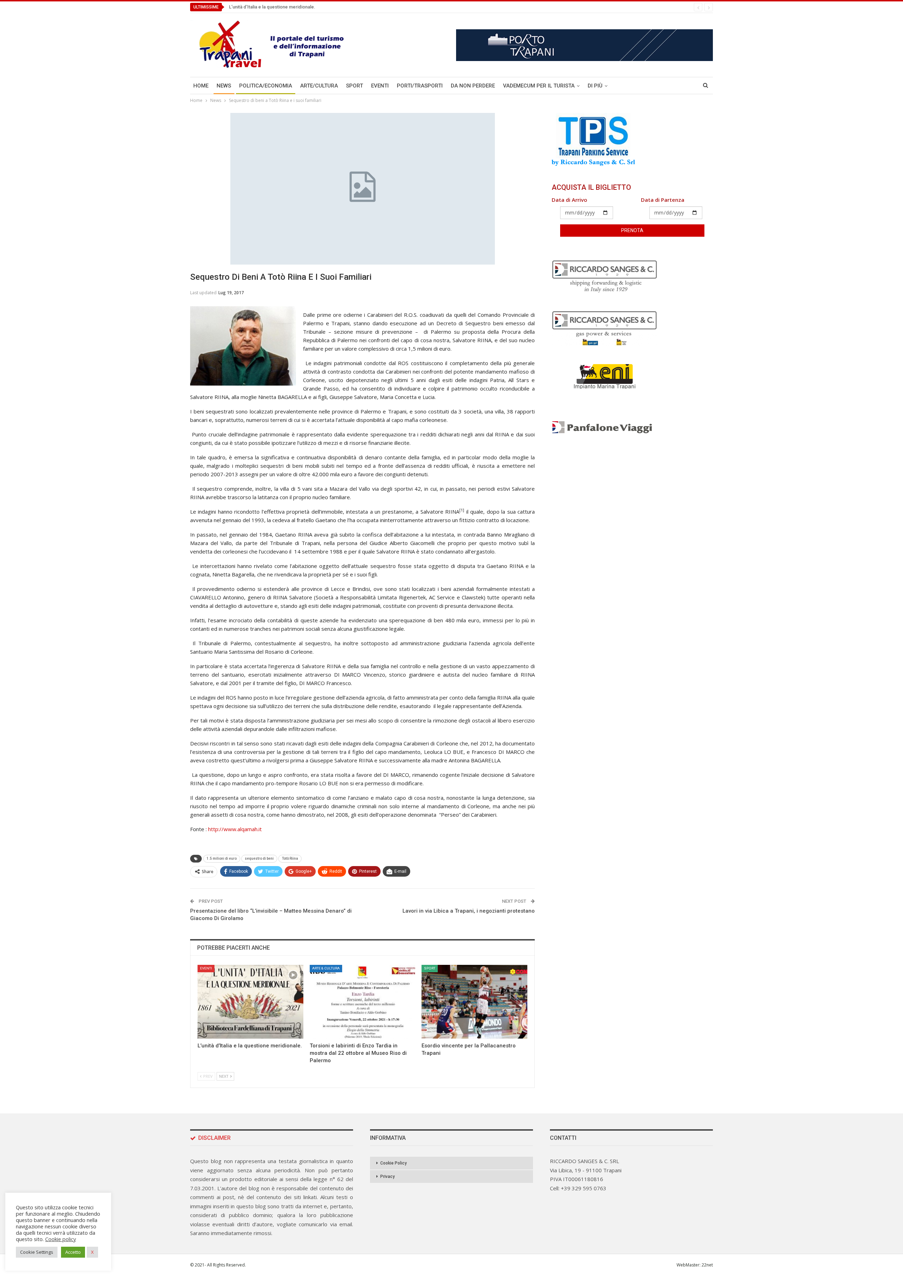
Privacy (387, 1176)
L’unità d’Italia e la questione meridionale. (272, 7)
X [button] (92, 1252)
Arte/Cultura (319, 86)
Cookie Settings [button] (36, 1252)
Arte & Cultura (326, 968)
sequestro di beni (259, 858)
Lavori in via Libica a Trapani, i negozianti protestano (468, 911)
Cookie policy (60, 1238)
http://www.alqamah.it (235, 829)
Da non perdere (473, 86)
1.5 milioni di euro (222, 858)
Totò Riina (290, 858)
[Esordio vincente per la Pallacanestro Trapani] (474, 1002)
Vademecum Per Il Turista (539, 86)
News (224, 86)
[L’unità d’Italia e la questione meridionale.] (250, 1002)
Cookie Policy (393, 1163)
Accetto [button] (73, 1252)
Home (200, 86)
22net (707, 1265)
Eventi (380, 86)
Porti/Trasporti (420, 86)
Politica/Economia (265, 86)
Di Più (595, 86)
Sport (354, 86)
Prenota (632, 230)
